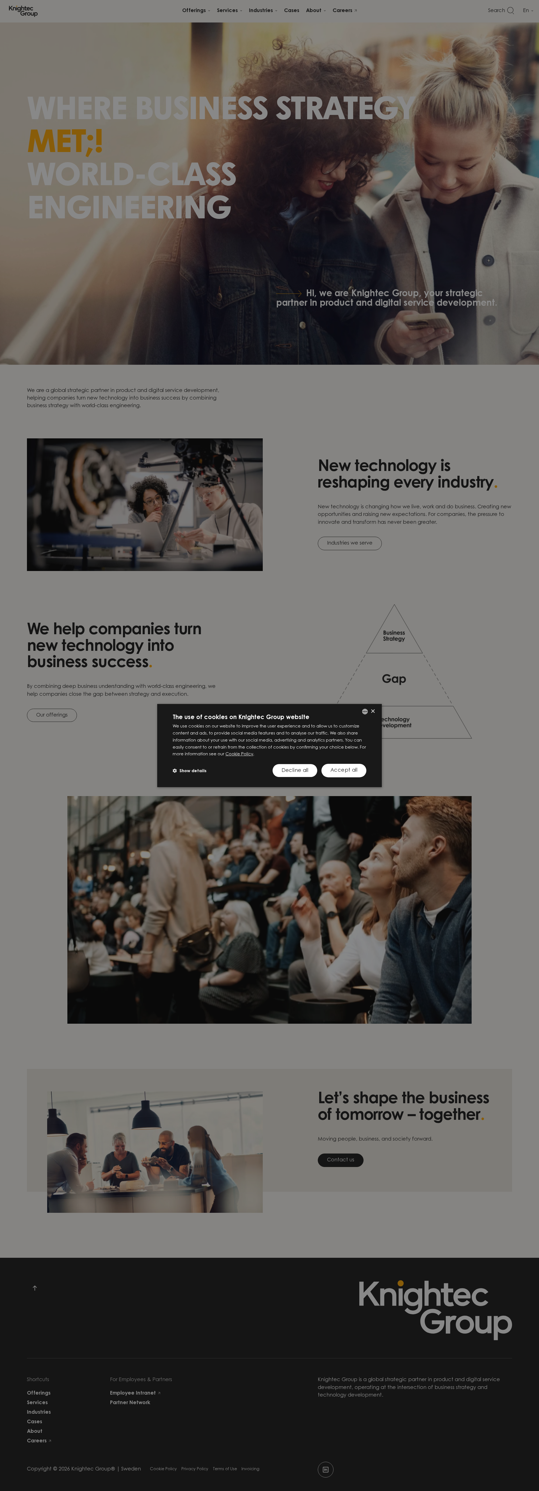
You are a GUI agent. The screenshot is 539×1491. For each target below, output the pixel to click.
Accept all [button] (343, 770)
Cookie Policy (239, 754)
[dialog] (269, 745)
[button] (190, 770)
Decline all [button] (295, 770)
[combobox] (365, 711)
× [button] (373, 711)
